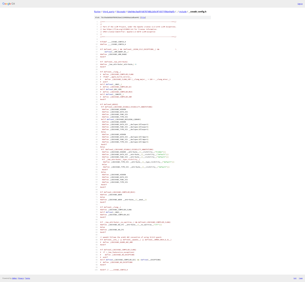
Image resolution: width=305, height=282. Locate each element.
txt (295, 278)
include (183, 11)
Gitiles (14, 278)
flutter (97, 11)
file (143, 17)
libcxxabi (121, 11)
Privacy (21, 278)
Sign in (300, 4)
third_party (108, 11)
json (301, 278)
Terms (27, 278)
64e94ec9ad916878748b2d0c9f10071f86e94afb (151, 11)
